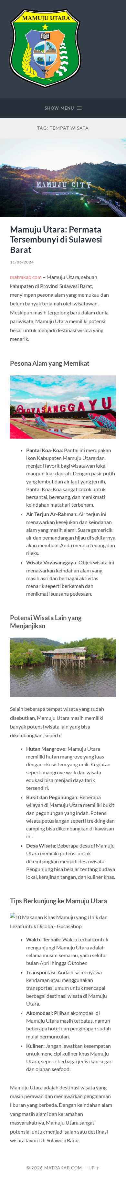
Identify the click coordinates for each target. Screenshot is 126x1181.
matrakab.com (26, 277)
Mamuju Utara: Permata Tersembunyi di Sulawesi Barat (56, 239)
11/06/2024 (22, 262)
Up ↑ (94, 1167)
